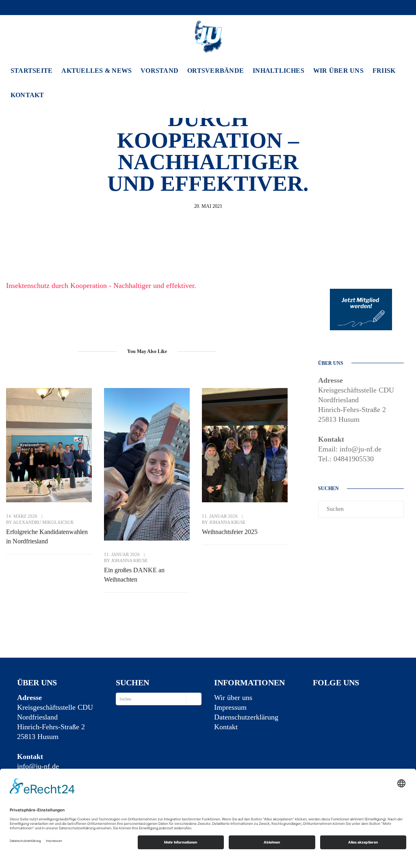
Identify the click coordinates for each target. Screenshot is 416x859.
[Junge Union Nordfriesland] (208, 35)
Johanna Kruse (129, 560)
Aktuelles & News (96, 70)
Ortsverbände (215, 70)
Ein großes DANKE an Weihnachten (134, 575)
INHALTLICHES (278, 70)
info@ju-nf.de (38, 766)
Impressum (230, 707)
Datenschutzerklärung (246, 717)
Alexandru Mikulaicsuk (43, 522)
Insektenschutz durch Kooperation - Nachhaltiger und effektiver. (101, 285)
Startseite (31, 70)
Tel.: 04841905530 (346, 459)
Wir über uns (338, 70)
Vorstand (159, 70)
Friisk (384, 70)
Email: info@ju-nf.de (349, 449)
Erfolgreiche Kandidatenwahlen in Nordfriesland (47, 536)
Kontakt (27, 95)
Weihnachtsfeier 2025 (230, 531)
